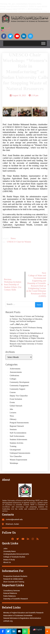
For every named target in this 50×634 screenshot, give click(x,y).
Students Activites (16, 443)
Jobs (11, 409)
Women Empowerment (18, 460)
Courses (13, 392)
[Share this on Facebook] (3, 631)
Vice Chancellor (16, 456)
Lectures (13, 413)
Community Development (19, 382)
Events (12, 402)
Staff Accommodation (18, 433)
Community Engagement (19, 386)
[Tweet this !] (8, 631)
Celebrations (14, 376)
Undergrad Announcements (20, 453)
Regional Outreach (17, 426)
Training (13, 446)
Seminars (13, 429)
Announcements (16, 372)
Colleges (13, 379)
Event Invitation (16, 399)
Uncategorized (15, 450)
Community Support (17, 389)
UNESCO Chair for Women (19, 242)
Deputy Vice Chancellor (19, 396)
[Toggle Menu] (43, 43)
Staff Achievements (17, 436)
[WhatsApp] (25, 631)
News (13, 238)
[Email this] (19, 631)
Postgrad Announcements (19, 423)
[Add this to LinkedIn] (14, 631)
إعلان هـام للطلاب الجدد (19, 324)
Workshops (14, 463)
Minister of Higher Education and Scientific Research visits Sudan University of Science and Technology (26, 343)
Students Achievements (18, 440)
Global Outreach (16, 406)
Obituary (13, 419)
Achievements (15, 369)
